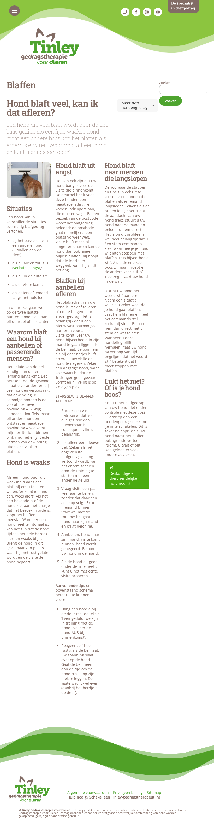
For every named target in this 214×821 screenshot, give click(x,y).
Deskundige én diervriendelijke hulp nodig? (123, 478)
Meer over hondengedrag (134, 105)
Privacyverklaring (128, 792)
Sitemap (154, 792)
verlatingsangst (26, 267)
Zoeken (165, 82)
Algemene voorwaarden (88, 792)
